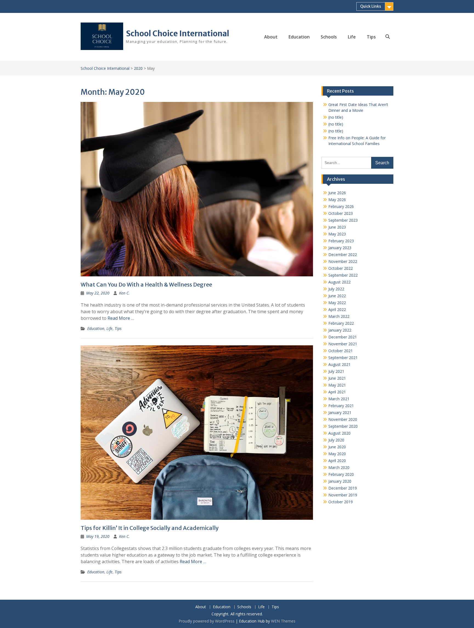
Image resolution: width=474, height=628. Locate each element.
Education (299, 37)
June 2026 (337, 192)
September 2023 (343, 220)
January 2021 (339, 412)
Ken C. (124, 293)
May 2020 (337, 453)
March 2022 (338, 316)
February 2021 (341, 405)
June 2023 (337, 227)
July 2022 (336, 288)
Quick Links (370, 6)
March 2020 (338, 467)
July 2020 (336, 440)
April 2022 (337, 309)
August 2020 (339, 433)
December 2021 (342, 337)
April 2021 (337, 391)
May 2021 (337, 385)
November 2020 (342, 419)
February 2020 (341, 474)
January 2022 (339, 330)
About (271, 37)
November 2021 (342, 343)
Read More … (121, 318)
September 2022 (343, 275)
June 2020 (337, 446)
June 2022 (337, 295)
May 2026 (337, 199)
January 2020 (339, 481)
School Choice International (177, 33)
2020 (138, 68)
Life (352, 37)
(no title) (335, 117)
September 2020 (343, 426)
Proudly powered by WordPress (207, 621)
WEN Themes (283, 621)
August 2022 (339, 282)
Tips (371, 37)
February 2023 (341, 240)
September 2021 (343, 357)
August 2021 (339, 364)
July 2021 (336, 371)
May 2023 (337, 234)
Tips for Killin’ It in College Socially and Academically (150, 527)
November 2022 (342, 261)
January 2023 (339, 247)
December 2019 (342, 488)
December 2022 (342, 254)
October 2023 (340, 213)
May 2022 (337, 302)
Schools (329, 37)
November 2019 (342, 495)
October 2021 (340, 350)
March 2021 (338, 398)
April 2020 (337, 460)
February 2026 (341, 206)
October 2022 (340, 268)
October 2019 (340, 501)
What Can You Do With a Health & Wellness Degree (146, 284)
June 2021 (337, 378)
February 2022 (341, 323)
